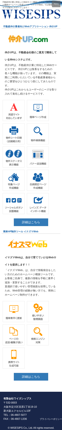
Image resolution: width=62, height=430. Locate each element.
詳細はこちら (31, 222)
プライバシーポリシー (51, 419)
